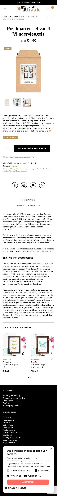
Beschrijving (28, 200)
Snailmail (46, 169)
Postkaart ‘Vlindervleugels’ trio (11, 364)
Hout (9, 169)
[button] (5, 9)
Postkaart (29, 169)
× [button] (51, 449)
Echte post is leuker (11, 437)
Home (5, 17)
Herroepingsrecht (11, 406)
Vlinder (5, 171)
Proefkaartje (8, 420)
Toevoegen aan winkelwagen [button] (23, 353)
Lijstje (13, 169)
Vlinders (12, 171)
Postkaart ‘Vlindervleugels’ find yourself (39, 364)
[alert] (28, 469)
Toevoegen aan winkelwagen (32, 149)
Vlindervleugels (21, 171)
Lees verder (45, 466)
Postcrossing (21, 169)
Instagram (48, 251)
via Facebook (34, 251)
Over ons (7, 417)
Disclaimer (8, 401)
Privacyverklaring (11, 396)
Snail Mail (36, 264)
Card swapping (10, 440)
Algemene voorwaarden (14, 398)
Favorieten (8, 427)
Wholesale (8, 425)
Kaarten (14, 17)
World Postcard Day (12, 432)
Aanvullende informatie (28, 206)
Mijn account (9, 443)
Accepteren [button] (28, 482)
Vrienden (7, 422)
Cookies (6, 403)
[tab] (28, 200)
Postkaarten (38, 169)
